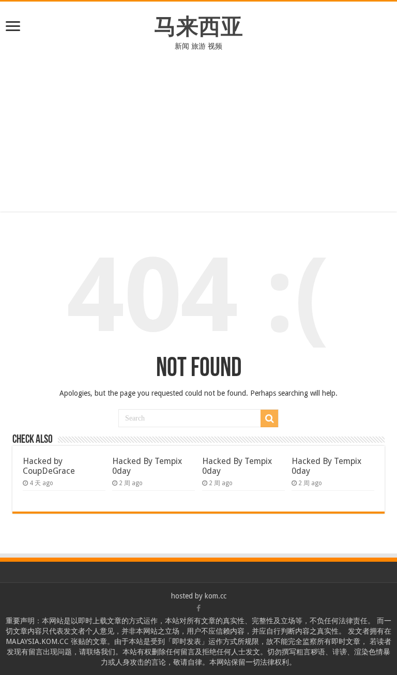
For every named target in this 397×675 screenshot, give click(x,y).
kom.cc (215, 596)
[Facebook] (198, 608)
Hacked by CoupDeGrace (49, 466)
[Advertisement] (198, 139)
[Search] (269, 418)
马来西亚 (198, 26)
